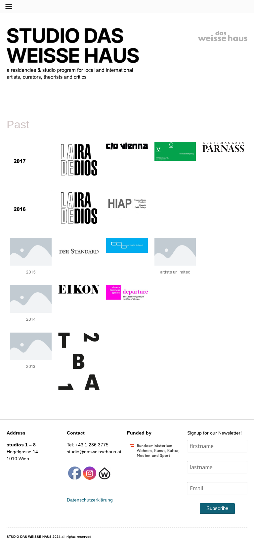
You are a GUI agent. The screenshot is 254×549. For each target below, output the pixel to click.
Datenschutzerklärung (90, 499)
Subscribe (217, 508)
